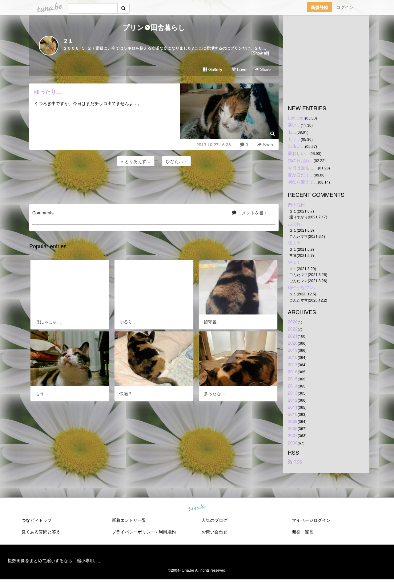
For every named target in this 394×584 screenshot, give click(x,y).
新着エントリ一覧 (129, 520)
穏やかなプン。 (303, 287)
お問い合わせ (214, 532)
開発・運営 (302, 532)
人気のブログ (214, 520)
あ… (292, 132)
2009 (293, 421)
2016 (293, 371)
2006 (293, 443)
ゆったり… (48, 91)
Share (265, 69)
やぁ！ (294, 262)
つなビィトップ (37, 520)
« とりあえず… (136, 161)
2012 (293, 400)
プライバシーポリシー (133, 532)
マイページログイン (311, 520)
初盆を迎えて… (303, 182)
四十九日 (296, 204)
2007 (293, 435)
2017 (293, 364)
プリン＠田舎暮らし (154, 27)
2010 (293, 414)
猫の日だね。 (301, 160)
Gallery (214, 69)
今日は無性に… (303, 167)
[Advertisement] (154, 184)
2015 (293, 378)
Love (241, 69)
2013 (293, 393)
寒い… (294, 125)
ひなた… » (176, 161)
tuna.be (196, 507)
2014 (293, 386)
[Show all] (260, 53)
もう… (294, 139)
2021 (293, 336)
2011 (293, 407)
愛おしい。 (298, 153)
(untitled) (296, 118)
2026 (293, 321)
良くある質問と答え (41, 532)
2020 (293, 343)
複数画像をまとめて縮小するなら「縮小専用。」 (55, 560)
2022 (293, 329)
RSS (297, 462)
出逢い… (296, 146)
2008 (293, 428)
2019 (293, 350)
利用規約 (167, 532)
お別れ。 (296, 223)
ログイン (344, 7)
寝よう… (296, 242)
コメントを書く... (253, 212)
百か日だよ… (301, 175)
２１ (68, 40)
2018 (293, 357)
